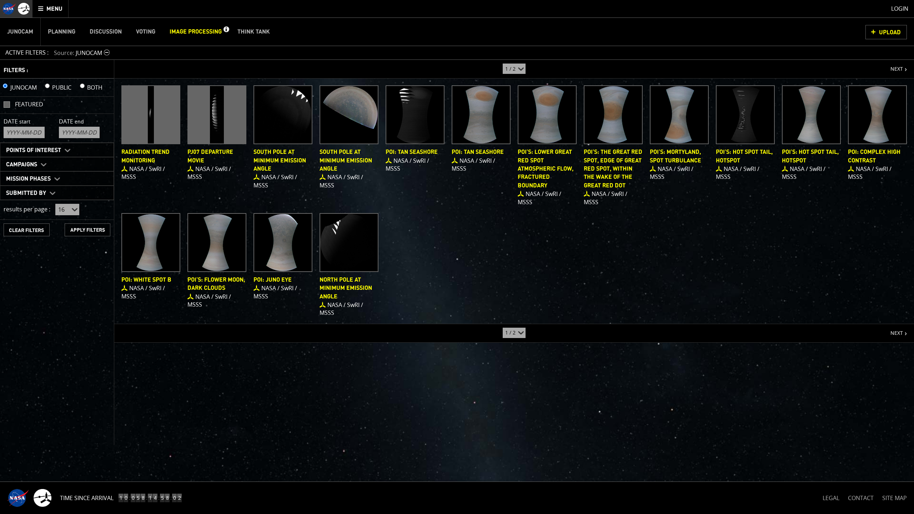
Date (17, 121)
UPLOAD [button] (890, 32)
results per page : (27, 209)
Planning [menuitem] (61, 32)
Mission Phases (28, 179)
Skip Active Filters (4, 33)
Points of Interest (33, 150)
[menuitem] (50, 8)
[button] (226, 32)
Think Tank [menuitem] (253, 32)
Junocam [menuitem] (20, 32)
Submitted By (26, 193)
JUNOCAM (23, 87)
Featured (29, 104)
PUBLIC (61, 87)
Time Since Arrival (87, 498)
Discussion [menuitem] (106, 32)
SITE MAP (894, 498)
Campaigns (21, 164)
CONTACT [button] (861, 498)
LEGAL (831, 497)
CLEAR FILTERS (26, 230)
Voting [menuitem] (145, 32)
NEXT (893, 66)
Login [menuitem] (899, 8)
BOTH (94, 87)
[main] (457, 257)
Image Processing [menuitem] (196, 32)
